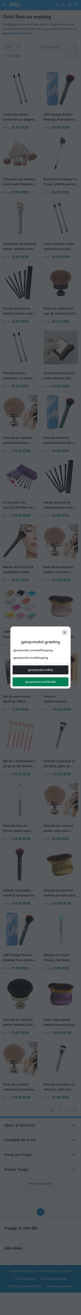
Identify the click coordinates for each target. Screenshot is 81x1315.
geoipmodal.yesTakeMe (40, 681)
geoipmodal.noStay (40, 670)
